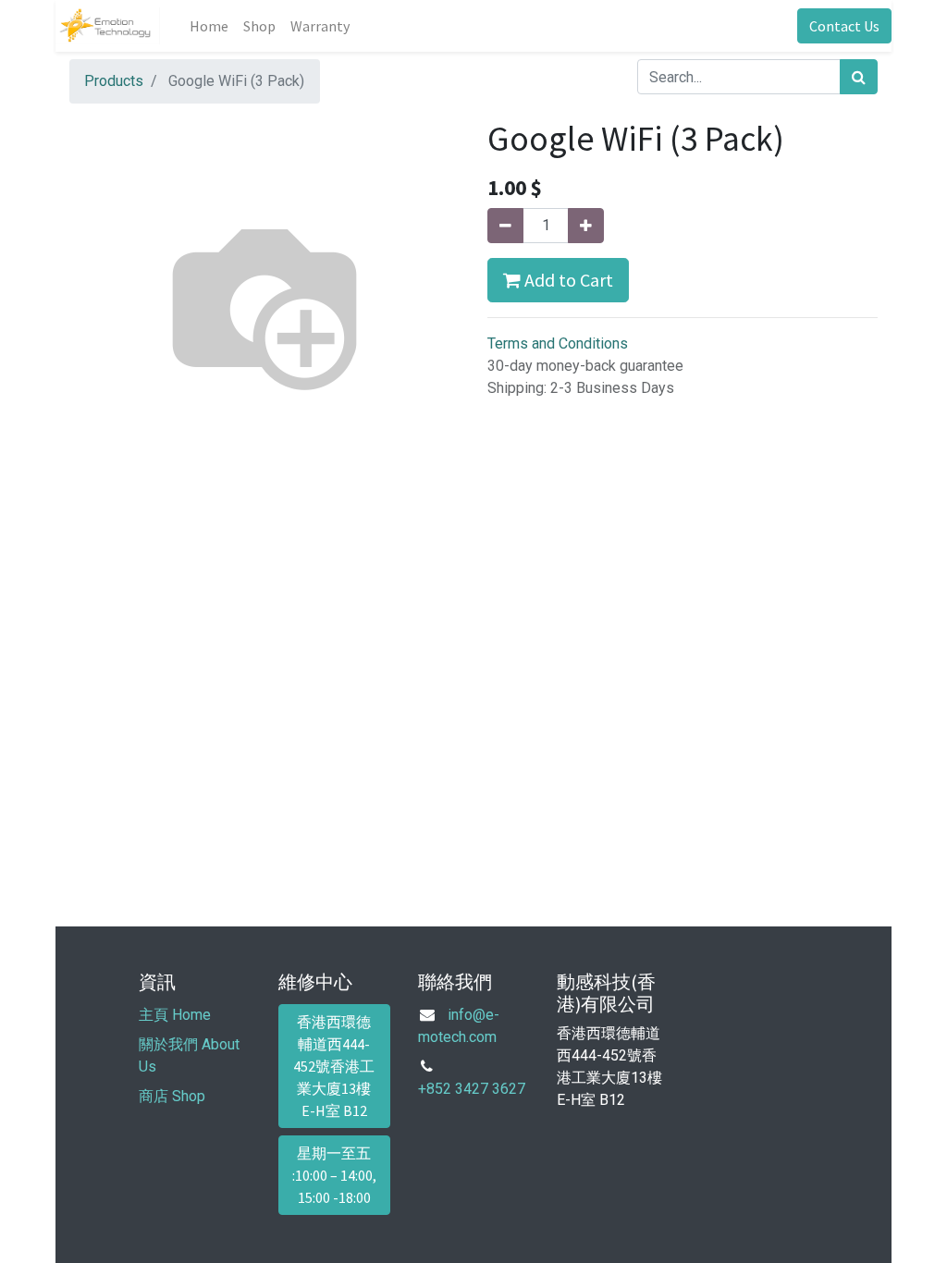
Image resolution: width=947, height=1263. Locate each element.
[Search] (859, 76)
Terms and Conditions (557, 343)
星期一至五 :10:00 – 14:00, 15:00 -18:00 (334, 1175)
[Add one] (586, 225)
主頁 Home (175, 1015)
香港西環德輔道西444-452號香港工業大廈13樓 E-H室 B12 (334, 1066)
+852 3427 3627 (471, 1088)
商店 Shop (172, 1096)
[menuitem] (209, 25)
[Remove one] (505, 225)
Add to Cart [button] (567, 279)
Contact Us (844, 26)
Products (113, 81)
